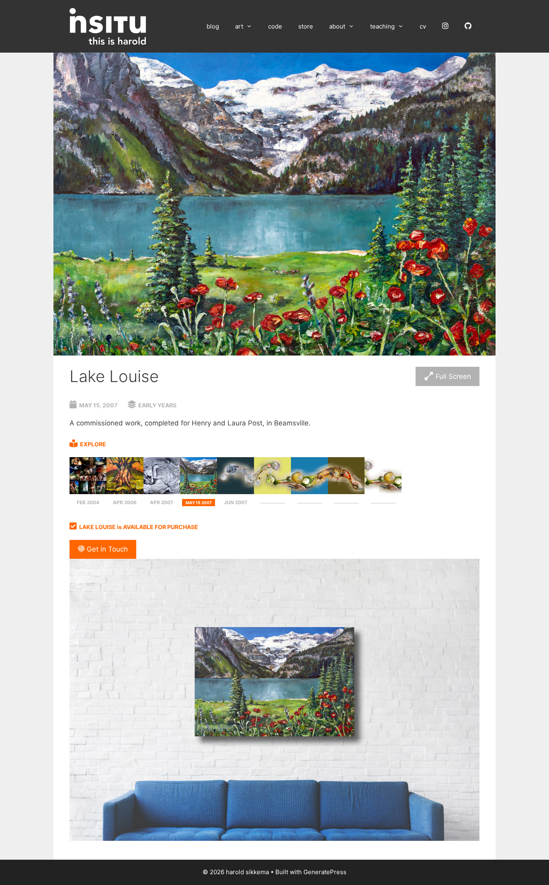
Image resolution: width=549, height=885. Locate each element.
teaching (382, 26)
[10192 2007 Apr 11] (161, 492)
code (275, 26)
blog (213, 26)
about (337, 26)
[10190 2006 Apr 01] (125, 492)
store (305, 26)
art (239, 26)
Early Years (157, 405)
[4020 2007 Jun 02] (272, 492)
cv (423, 26)
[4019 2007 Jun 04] (346, 492)
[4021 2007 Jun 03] (309, 492)
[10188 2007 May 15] (198, 492)
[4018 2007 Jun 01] (235, 492)
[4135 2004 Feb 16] (88, 492)
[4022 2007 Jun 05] (383, 492)
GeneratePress (324, 872)
